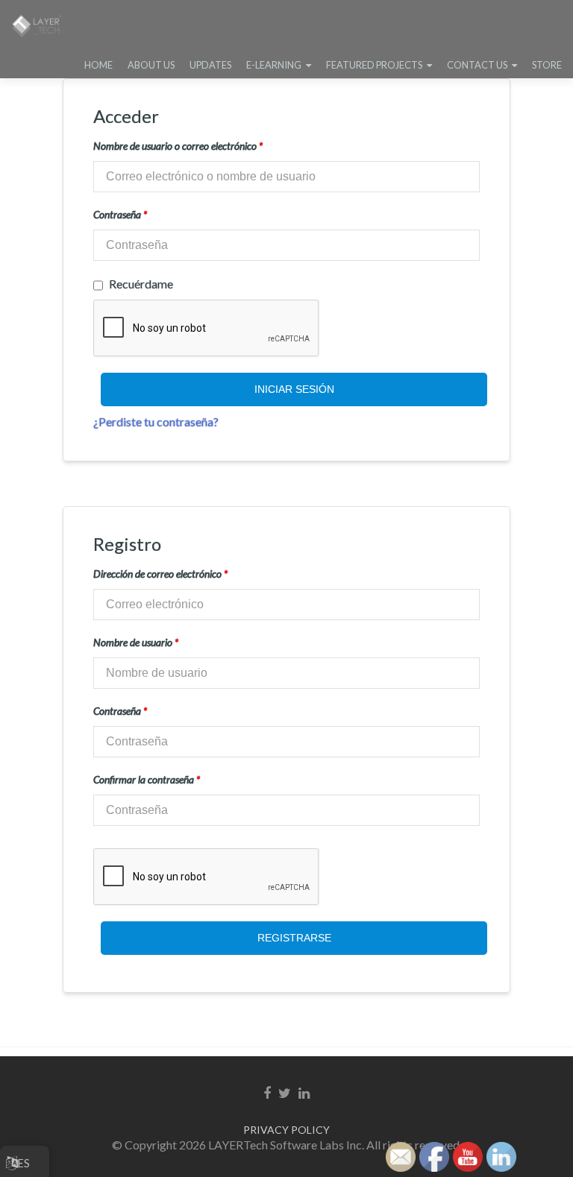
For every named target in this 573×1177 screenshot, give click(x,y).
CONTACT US (477, 65)
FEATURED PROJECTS (374, 65)
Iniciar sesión (294, 389)
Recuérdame (141, 284)
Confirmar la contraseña (146, 779)
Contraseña (120, 214)
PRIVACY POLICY (286, 1129)
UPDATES (210, 65)
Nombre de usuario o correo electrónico (178, 145)
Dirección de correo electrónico (160, 573)
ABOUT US (151, 65)
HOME (98, 65)
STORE (547, 65)
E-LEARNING (273, 65)
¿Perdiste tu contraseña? (156, 421)
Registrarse (294, 938)
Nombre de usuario (135, 642)
